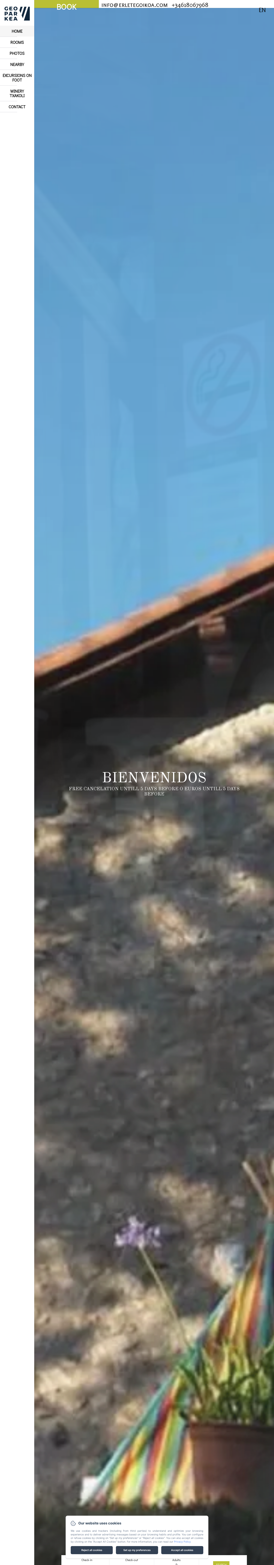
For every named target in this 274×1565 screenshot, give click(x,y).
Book (66, 4)
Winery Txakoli (17, 93)
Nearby (17, 64)
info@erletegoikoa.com (134, 4)
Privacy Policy (182, 1541)
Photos (17, 53)
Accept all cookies (182, 1550)
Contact (17, 106)
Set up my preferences (137, 1550)
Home (17, 31)
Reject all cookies (91, 1550)
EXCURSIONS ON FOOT (17, 78)
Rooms (17, 42)
